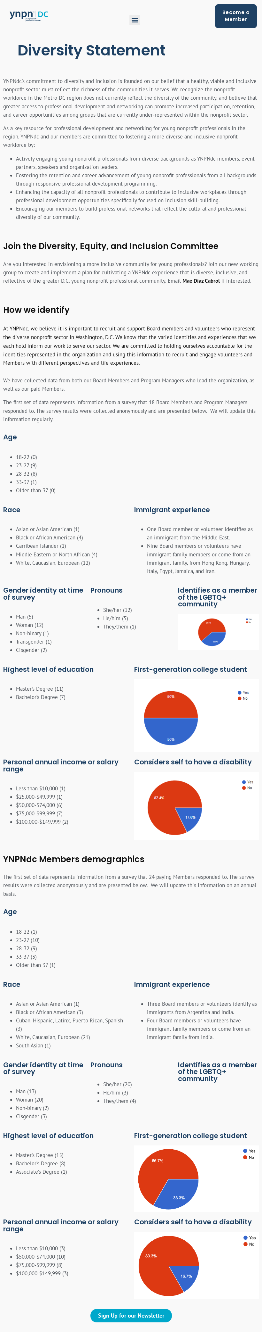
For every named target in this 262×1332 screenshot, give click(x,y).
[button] (134, 20)
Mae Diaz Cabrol (201, 280)
